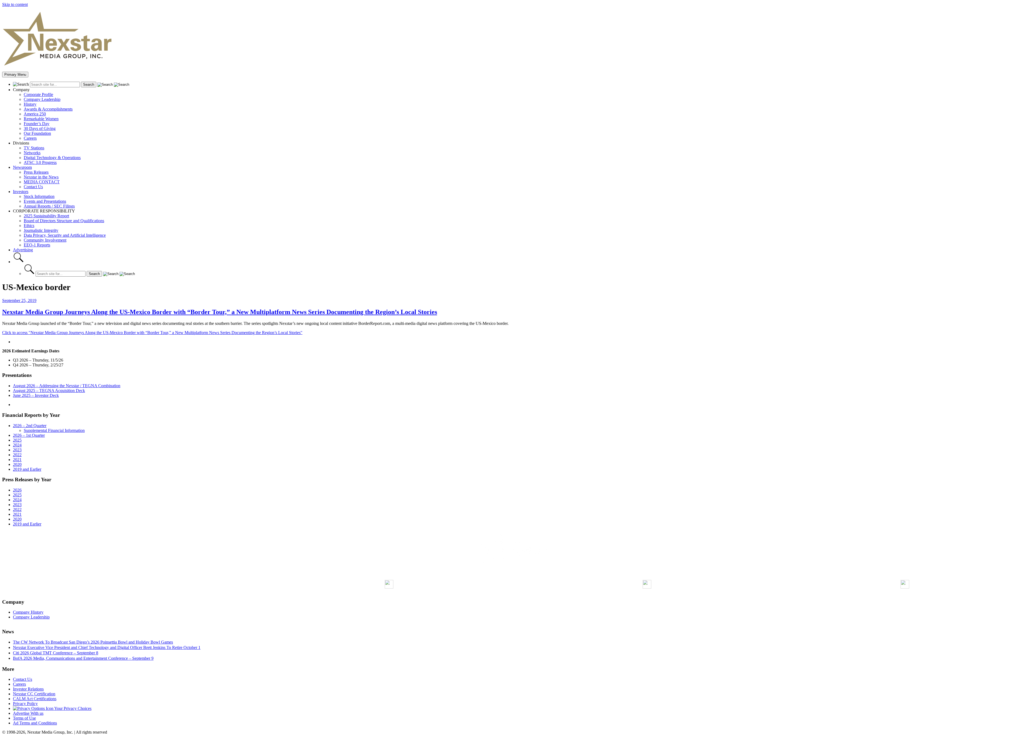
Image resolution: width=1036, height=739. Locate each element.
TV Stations (34, 148)
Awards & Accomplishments (48, 109)
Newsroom (22, 167)
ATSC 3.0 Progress (40, 162)
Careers (30, 138)
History (30, 104)
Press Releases (36, 172)
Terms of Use (24, 718)
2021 (17, 459)
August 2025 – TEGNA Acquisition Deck (49, 390)
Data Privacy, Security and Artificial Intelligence (65, 235)
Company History (28, 612)
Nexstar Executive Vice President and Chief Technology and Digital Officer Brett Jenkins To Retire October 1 (106, 647)
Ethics (29, 225)
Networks (32, 152)
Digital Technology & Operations (52, 157)
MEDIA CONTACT (42, 182)
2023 (17, 450)
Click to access (152, 332)
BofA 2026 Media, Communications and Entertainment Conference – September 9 (83, 658)
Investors (20, 191)
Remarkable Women (41, 118)
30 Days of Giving (40, 128)
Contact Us (33, 186)
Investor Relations (28, 689)
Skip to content (15, 4)
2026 (17, 490)
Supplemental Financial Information (54, 430)
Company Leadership (42, 99)
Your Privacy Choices (72, 708)
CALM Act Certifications (34, 698)
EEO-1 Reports (37, 245)
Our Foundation (37, 133)
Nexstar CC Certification (34, 694)
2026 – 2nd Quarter (29, 425)
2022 (17, 454)
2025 (17, 440)
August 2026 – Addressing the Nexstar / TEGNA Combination (66, 385)
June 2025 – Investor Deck (36, 395)
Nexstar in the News (41, 177)
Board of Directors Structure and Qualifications (64, 220)
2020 (17, 464)
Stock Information (39, 196)
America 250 (35, 114)
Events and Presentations (45, 201)
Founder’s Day (36, 123)
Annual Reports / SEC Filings (49, 206)
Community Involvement (45, 240)
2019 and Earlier (27, 469)
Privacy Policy (25, 703)
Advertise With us (28, 713)
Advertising (23, 250)
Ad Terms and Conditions (35, 723)
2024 (17, 445)
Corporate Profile (38, 94)
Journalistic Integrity (41, 230)
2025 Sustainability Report (46, 216)
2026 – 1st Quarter (29, 435)
